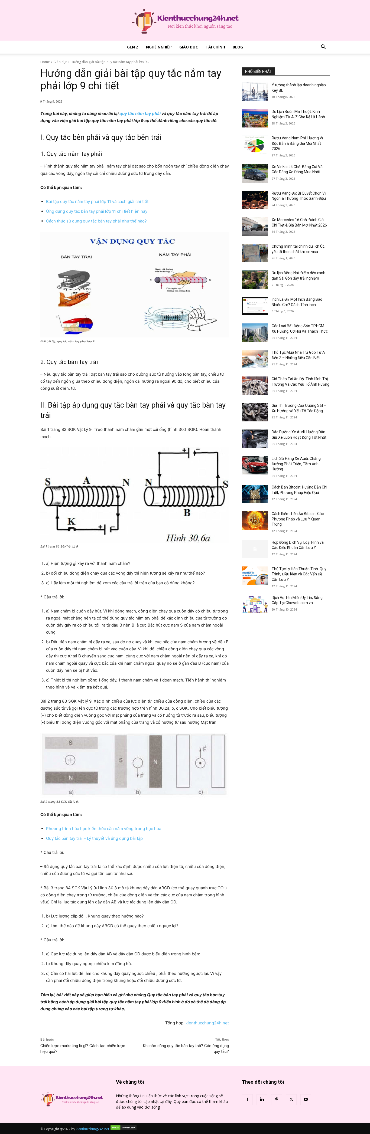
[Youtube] (305, 1099)
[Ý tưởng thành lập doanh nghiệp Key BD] (255, 92)
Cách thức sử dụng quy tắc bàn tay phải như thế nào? (96, 221)
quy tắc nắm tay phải (140, 113)
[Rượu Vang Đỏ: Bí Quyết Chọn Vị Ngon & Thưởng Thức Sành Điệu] (255, 200)
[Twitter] (291, 1099)
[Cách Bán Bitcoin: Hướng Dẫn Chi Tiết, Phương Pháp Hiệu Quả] (255, 494)
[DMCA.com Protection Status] (123, 1129)
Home (45, 62)
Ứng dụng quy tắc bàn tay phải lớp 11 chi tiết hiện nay (96, 211)
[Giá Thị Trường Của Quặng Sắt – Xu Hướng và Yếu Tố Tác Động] (255, 412)
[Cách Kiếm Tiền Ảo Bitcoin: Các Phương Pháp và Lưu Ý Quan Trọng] (255, 520)
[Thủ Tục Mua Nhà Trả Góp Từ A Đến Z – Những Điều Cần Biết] (255, 359)
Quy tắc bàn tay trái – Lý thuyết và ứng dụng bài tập (95, 838)
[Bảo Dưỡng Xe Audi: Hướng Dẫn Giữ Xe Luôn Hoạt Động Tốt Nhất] (255, 439)
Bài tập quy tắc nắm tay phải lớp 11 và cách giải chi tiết (97, 201)
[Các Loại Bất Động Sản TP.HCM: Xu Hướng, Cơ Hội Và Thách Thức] (255, 332)
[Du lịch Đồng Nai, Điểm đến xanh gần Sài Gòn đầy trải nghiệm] (255, 279)
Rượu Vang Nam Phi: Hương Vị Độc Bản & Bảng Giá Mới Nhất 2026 (297, 143)
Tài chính (215, 47)
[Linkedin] (262, 1099)
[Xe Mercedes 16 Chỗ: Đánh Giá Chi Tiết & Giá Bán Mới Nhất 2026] (255, 226)
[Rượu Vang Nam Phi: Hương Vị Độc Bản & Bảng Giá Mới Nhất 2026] (255, 145)
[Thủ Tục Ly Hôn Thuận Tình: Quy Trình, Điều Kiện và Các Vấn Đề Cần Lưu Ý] (255, 575)
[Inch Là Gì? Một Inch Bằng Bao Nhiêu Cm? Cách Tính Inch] (255, 306)
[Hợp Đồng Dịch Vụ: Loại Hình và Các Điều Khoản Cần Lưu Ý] (255, 549)
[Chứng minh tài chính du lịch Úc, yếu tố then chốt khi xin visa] (255, 253)
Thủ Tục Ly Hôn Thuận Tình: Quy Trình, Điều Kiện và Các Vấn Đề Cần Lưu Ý (299, 574)
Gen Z (132, 47)
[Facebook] (247, 1099)
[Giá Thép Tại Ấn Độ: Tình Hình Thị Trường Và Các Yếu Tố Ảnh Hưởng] (255, 385)
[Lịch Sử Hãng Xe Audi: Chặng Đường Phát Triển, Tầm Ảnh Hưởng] (255, 465)
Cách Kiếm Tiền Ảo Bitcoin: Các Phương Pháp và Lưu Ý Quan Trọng (298, 519)
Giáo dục (188, 47)
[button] (323, 47)
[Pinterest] (276, 1099)
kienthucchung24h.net (207, 1022)
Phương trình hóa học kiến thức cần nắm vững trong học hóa (103, 828)
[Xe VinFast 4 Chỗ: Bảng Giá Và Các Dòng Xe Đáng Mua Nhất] (255, 173)
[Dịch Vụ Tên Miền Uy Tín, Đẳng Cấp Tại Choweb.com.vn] (255, 604)
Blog (238, 47)
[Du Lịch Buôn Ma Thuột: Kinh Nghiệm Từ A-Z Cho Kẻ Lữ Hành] (255, 118)
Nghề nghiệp (159, 47)
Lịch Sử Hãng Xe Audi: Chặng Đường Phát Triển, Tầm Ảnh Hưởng (296, 463)
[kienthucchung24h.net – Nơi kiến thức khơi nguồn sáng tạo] (185, 20)
